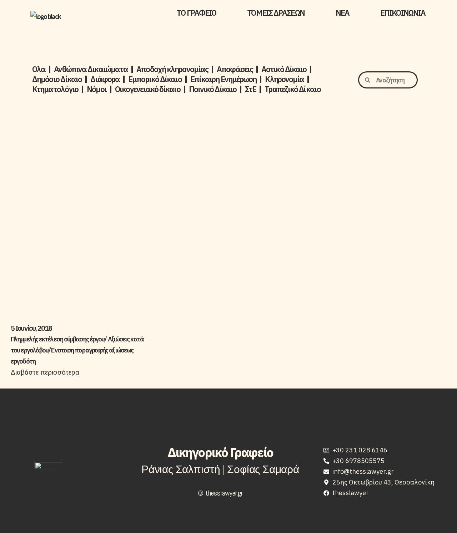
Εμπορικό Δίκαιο (155, 79)
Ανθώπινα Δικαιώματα (91, 69)
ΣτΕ (250, 89)
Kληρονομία (284, 79)
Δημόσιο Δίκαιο (57, 79)
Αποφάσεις (235, 69)
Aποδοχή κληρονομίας (172, 69)
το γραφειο (196, 12)
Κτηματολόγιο (55, 89)
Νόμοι (96, 89)
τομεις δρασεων (275, 12)
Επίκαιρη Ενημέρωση (223, 79)
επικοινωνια (402, 12)
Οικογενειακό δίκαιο (147, 89)
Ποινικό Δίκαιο (212, 89)
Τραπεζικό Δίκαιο (293, 89)
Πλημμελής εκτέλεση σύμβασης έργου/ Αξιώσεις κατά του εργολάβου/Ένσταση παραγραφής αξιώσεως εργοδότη (77, 350)
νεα (342, 12)
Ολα (38, 69)
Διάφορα (105, 79)
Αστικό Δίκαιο (283, 69)
